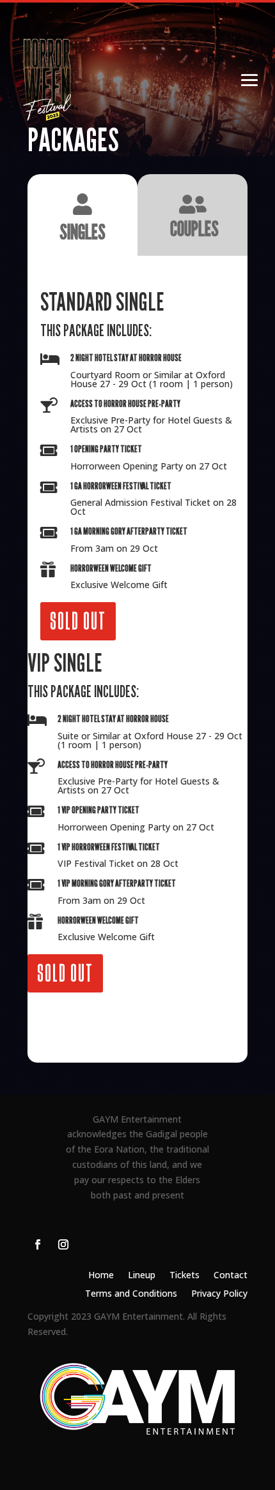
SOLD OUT (78, 621)
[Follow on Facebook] (38, 1244)
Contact (231, 1276)
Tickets (184, 1276)
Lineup (141, 1276)
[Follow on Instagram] (63, 1244)
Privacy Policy (219, 1294)
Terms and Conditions (131, 1294)
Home (101, 1276)
